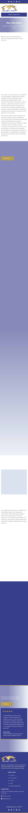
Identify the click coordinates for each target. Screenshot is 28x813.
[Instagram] (14, 1)
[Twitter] (11, 1)
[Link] (19, 1)
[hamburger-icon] (25, 8)
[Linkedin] (16, 1)
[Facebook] (8, 1)
